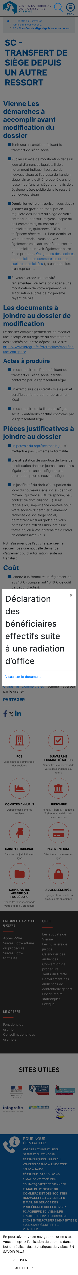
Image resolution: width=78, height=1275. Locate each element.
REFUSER (19, 1260)
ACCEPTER (24, 1268)
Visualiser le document (23, 677)
